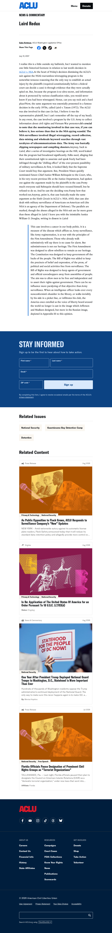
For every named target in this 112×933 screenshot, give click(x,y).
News (47, 868)
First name (25, 361)
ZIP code (24, 383)
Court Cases (50, 851)
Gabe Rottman (25, 43)
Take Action (80, 856)
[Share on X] (44, 48)
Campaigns (50, 845)
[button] (50, 48)
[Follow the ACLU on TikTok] (45, 820)
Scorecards (50, 879)
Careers (23, 845)
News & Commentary (31, 16)
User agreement (25, 904)
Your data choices (60, 904)
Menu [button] (74, 5)
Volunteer (79, 862)
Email (23, 372)
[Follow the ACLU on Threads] (53, 820)
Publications (51, 873)
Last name (56, 361)
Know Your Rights (53, 862)
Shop (76, 851)
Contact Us (25, 851)
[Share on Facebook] (39, 48)
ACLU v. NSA (26, 71)
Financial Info (26, 856)
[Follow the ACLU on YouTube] (30, 820)
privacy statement (26, 397)
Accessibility (76, 904)
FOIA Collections (53, 856)
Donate (86, 5)
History (23, 862)
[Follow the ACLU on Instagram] (37, 820)
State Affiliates (27, 868)
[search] (89, 915)
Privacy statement (43, 904)
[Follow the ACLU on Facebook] (22, 820)
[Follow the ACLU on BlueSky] (60, 820)
